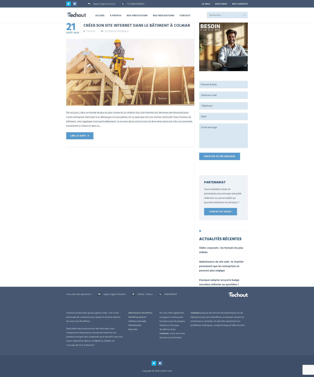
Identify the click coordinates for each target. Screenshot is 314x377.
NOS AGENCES (240, 4)
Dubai (108, 341)
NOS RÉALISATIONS (163, 15)
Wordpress (123, 31)
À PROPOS (116, 15)
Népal (97, 341)
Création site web (137, 321)
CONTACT (185, 15)
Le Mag (206, 4)
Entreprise (110, 31)
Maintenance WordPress (140, 313)
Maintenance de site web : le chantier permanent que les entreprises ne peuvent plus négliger (221, 266)
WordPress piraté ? (137, 317)
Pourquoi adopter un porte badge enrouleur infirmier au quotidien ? (219, 282)
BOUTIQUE (221, 4)
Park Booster (134, 325)
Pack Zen (132, 329)
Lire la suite (78, 136)
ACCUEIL (100, 15)
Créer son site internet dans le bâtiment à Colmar (136, 25)
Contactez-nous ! (220, 212)
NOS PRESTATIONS (137, 15)
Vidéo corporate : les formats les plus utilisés (221, 250)
